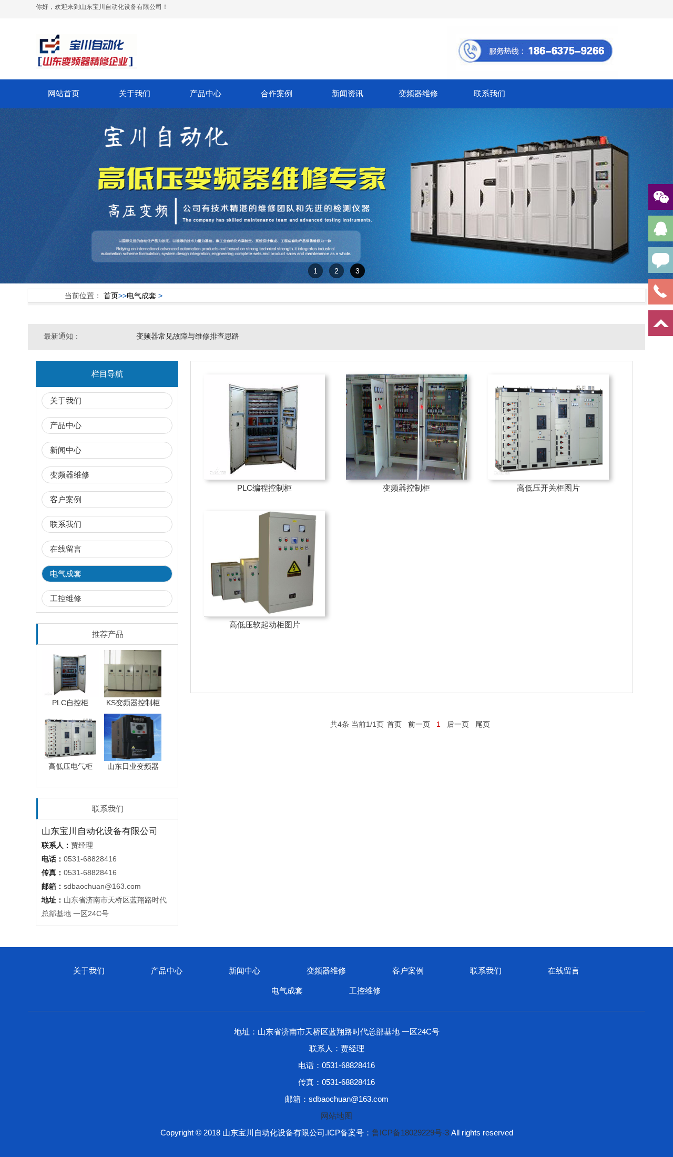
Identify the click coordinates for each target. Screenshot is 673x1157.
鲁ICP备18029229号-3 (410, 1132)
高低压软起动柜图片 (264, 624)
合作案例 (276, 93)
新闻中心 (65, 449)
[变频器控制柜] (406, 427)
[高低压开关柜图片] (548, 427)
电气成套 (141, 295)
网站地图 (336, 1115)
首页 (111, 295)
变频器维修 (418, 93)
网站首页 (63, 93)
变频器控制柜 (406, 487)
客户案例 (65, 499)
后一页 (458, 724)
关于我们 (134, 93)
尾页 (482, 724)
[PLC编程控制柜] (264, 427)
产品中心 (205, 93)
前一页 (419, 724)
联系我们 (489, 93)
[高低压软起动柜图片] (264, 563)
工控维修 (65, 598)
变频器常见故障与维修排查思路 (187, 336)
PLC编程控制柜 (264, 487)
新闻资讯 (347, 93)
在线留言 (65, 548)
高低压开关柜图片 (548, 487)
